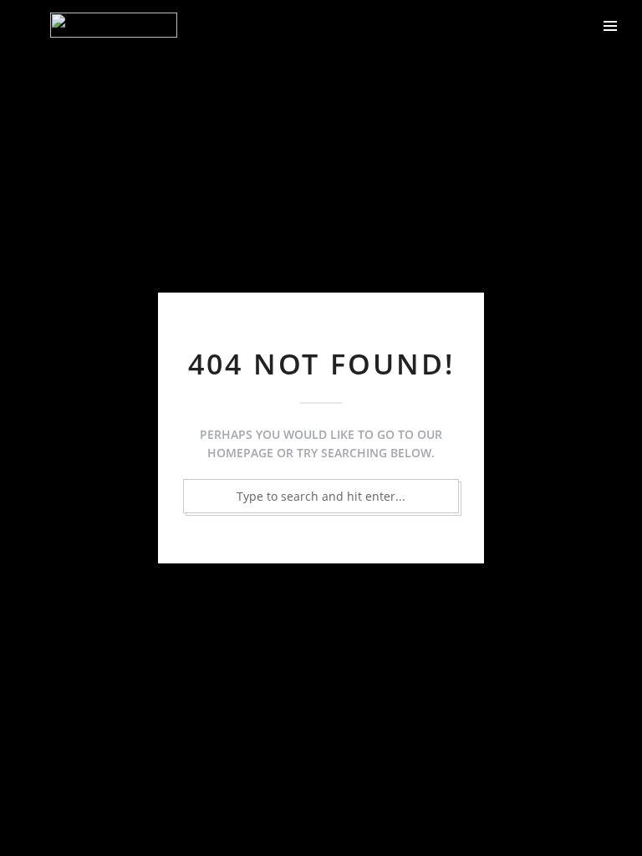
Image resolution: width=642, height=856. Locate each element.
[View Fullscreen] (587, 25)
